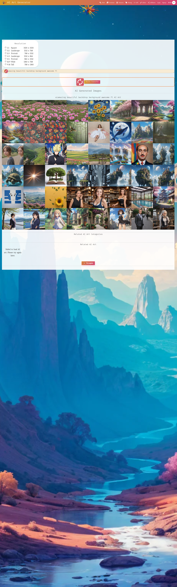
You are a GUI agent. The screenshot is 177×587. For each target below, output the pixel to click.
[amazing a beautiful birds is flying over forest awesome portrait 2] (77, 132)
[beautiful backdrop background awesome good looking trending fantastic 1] (56, 132)
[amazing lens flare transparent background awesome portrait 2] (34, 175)
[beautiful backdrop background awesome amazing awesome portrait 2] (13, 132)
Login (158, 2)
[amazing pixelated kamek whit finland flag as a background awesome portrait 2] (13, 197)
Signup (164, 2)
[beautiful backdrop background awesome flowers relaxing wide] (56, 111)
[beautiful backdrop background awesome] (163, 111)
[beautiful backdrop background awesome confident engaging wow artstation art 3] (34, 132)
